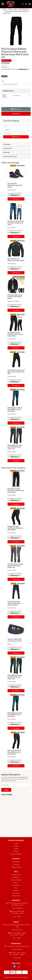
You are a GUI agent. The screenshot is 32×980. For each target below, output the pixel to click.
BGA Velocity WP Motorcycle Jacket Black (16, 259)
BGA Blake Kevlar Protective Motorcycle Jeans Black (15, 334)
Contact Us (16, 890)
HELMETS (16, 849)
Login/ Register (16, 862)
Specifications (7, 148)
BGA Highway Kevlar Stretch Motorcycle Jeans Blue (15, 409)
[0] (29, 4)
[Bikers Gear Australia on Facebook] (14, 966)
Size (2, 81)
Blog (16, 888)
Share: (4, 60)
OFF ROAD (16, 846)
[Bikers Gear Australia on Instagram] (18, 966)
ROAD (16, 843)
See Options (16, 199)
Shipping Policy (16, 877)
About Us (16, 882)
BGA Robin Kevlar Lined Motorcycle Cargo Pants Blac (16, 371)
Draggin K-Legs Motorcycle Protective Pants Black (15, 528)
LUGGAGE (16, 851)
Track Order (16, 864)
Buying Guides (16, 895)
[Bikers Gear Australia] (9, 4)
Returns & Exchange (16, 880)
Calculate (17, 137)
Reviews (6, 156)
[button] (16, 114)
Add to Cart (17, 109)
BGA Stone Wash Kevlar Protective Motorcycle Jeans (16, 222)
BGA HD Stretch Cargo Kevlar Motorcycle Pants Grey (15, 565)
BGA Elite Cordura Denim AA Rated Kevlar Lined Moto (16, 490)
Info (28, 69)
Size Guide (6, 152)
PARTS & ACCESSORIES (16, 854)
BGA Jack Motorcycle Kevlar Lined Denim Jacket (15, 296)
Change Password (16, 867)
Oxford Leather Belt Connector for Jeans (15, 640)
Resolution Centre (16, 875)
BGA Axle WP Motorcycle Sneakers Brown (15, 185)
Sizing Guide (16, 885)
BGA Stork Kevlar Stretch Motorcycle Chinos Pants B (14, 603)
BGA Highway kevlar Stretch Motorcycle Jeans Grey (15, 447)
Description (7, 144)
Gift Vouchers (16, 893)
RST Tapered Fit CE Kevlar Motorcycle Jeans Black (14, 752)
